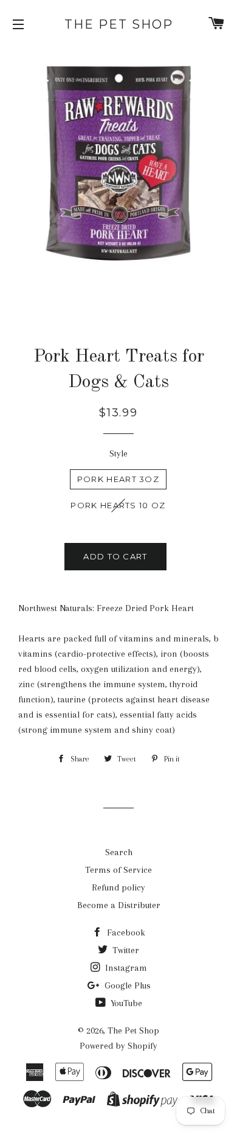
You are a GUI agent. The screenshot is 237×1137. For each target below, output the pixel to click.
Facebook (125, 932)
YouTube (125, 1003)
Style (118, 453)
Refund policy (118, 887)
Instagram (125, 967)
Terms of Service (118, 869)
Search (118, 852)
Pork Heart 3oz (118, 479)
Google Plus (126, 985)
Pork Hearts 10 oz (117, 505)
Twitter (124, 950)
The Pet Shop (118, 24)
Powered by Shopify (118, 1045)
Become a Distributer (118, 905)
